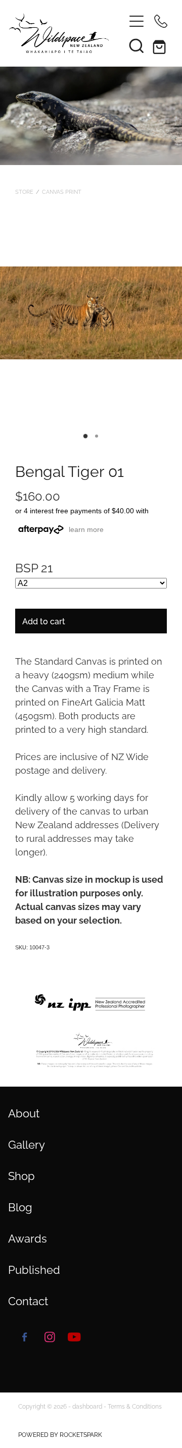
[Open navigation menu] (136, 21)
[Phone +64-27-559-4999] (161, 21)
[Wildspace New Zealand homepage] (61, 33)
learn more (86, 529)
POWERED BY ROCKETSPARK (60, 1434)
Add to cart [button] (43, 620)
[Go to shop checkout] (161, 45)
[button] (136, 45)
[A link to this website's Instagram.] (49, 1337)
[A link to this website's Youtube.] (74, 1337)
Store (24, 191)
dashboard (87, 1406)
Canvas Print (61, 191)
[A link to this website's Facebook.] (25, 1337)
